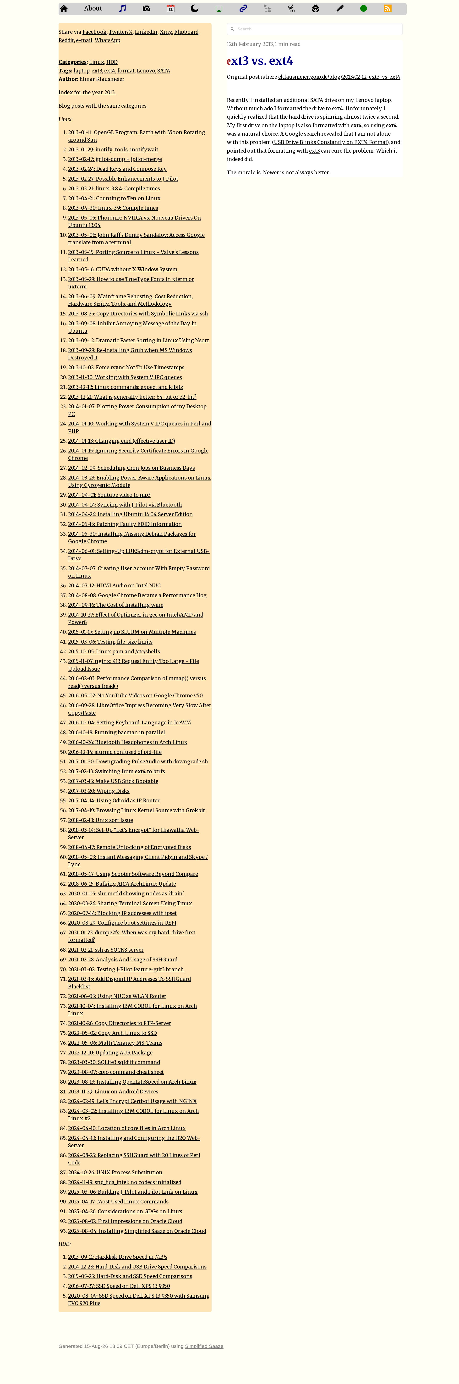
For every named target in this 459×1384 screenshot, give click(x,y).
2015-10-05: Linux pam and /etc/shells (114, 652)
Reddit (66, 40)
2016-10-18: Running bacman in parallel (116, 732)
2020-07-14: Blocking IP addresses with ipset (122, 913)
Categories (73, 62)
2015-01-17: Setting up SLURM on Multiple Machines (132, 632)
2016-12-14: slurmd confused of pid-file (115, 752)
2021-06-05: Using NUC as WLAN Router (117, 996)
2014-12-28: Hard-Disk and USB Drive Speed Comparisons (137, 1267)
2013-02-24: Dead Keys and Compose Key (117, 169)
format (126, 71)
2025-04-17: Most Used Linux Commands (118, 1202)
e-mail (84, 40)
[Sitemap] (274, 9)
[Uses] (225, 9)
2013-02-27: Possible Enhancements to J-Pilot (123, 179)
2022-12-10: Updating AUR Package (110, 1053)
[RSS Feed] (394, 9)
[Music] (129, 9)
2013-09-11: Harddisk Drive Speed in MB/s (117, 1257)
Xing (166, 32)
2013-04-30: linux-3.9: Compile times (113, 208)
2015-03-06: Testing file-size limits (110, 642)
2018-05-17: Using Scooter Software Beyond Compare (133, 874)
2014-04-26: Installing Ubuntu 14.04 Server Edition (130, 514)
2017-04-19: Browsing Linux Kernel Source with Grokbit (136, 810)
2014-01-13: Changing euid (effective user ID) (121, 441)
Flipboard (186, 32)
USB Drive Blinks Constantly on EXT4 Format (330, 142)
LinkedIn (146, 32)
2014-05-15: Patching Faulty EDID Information (125, 524)
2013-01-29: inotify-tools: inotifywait (113, 150)
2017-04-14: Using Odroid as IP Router (114, 801)
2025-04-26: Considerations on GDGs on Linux (125, 1211)
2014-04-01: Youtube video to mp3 (109, 495)
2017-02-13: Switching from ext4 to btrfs (116, 771)
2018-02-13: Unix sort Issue (100, 820)
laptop (81, 71)
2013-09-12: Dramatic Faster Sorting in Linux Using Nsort (138, 340)
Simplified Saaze (204, 1346)
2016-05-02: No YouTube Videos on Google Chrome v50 (135, 696)
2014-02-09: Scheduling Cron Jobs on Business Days (131, 468)
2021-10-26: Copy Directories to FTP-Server (119, 1023)
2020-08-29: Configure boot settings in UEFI (122, 923)
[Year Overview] (177, 9)
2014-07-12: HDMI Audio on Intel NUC (114, 586)
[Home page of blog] (71, 9)
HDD (112, 62)
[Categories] (298, 9)
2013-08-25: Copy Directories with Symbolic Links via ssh (138, 314)
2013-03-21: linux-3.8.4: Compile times (114, 189)
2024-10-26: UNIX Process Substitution (115, 1172)
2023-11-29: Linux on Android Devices (113, 1092)
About (93, 8)
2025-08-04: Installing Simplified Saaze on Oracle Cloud (137, 1231)
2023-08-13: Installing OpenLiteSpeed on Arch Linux (132, 1082)
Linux (96, 62)
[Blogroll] (250, 9)
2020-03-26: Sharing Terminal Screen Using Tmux (130, 903)
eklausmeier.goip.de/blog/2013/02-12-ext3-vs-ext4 (339, 77)
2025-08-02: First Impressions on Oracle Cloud (125, 1221)
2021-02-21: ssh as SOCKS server (106, 950)
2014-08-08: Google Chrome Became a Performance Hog (137, 595)
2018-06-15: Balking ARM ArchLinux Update (122, 884)
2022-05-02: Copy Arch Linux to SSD (112, 1033)
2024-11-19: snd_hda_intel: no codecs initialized (124, 1182)
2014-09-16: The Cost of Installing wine (115, 605)
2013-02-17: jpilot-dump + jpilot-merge (115, 159)
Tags (65, 71)
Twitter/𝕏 (121, 32)
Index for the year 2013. (87, 92)
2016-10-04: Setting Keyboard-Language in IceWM (129, 723)
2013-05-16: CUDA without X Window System (122, 269)
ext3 (314, 151)
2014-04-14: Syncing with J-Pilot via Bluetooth (125, 505)
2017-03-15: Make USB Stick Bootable (113, 781)
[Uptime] (370, 9)
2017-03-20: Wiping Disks (99, 791)
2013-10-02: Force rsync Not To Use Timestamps (126, 367)
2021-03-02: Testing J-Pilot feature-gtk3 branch (126, 969)
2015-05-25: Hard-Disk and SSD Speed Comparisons (130, 1276)
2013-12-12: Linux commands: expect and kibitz (125, 387)
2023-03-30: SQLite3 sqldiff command (114, 1062)
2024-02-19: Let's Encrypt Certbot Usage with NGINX (132, 1101)
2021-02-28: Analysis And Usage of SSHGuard (122, 960)
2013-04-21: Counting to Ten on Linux (114, 198)
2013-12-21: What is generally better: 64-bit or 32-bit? (132, 397)
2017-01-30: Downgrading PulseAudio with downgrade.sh (138, 762)
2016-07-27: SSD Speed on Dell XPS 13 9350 (119, 1286)
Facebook (94, 32)
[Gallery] (153, 9)
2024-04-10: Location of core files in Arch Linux (127, 1128)
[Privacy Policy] (322, 9)
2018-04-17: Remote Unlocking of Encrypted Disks (129, 847)
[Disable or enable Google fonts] (346, 9)
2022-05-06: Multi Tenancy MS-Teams (115, 1043)
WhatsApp (107, 40)
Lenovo (146, 71)
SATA (163, 71)
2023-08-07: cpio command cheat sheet (116, 1072)
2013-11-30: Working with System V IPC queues (125, 377)
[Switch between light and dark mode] (201, 9)
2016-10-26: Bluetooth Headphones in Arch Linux (127, 742)
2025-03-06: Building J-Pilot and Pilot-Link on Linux (133, 1192)
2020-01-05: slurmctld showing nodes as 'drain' (126, 894)
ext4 (337, 108)
